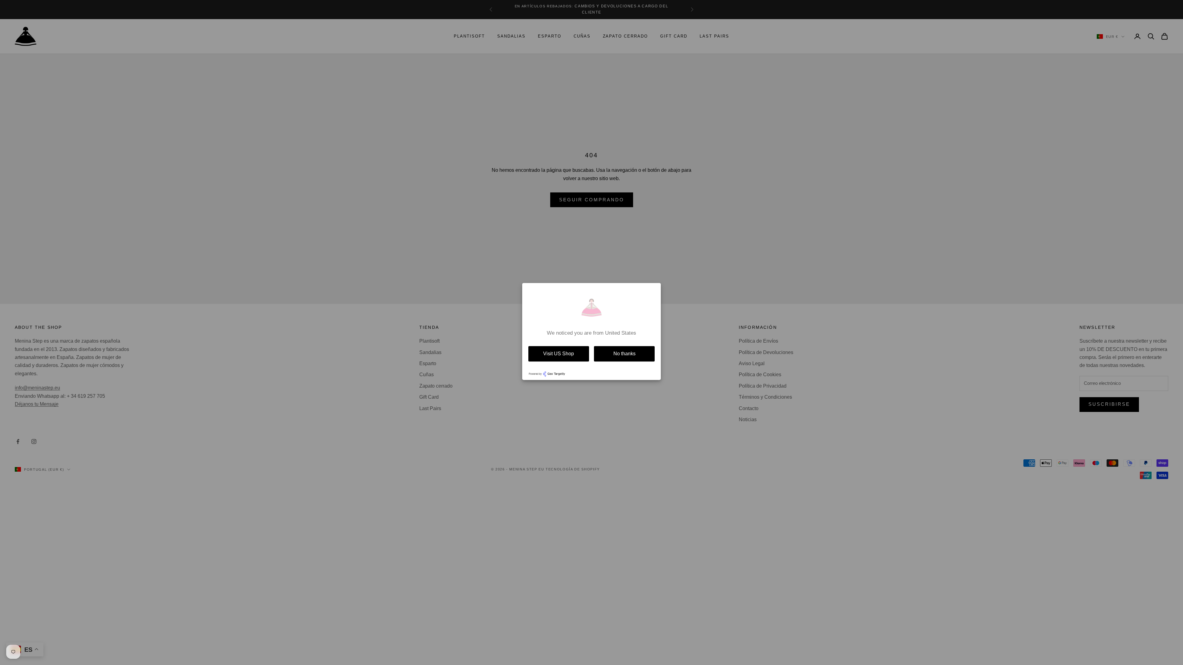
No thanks (624, 353)
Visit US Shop (558, 353)
